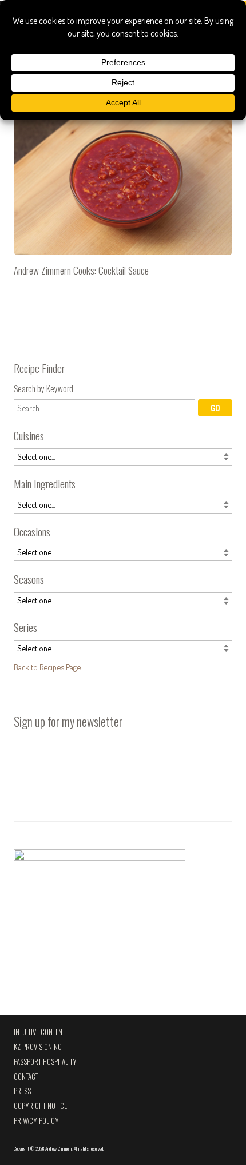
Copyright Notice (40, 1105)
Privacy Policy (36, 1120)
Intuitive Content (39, 1032)
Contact (26, 1076)
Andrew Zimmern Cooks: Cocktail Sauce (123, 188)
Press (22, 1091)
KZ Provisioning (38, 1046)
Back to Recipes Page (47, 667)
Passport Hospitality (45, 1061)
